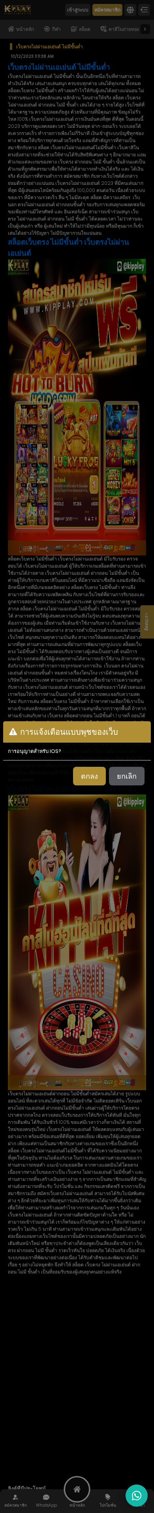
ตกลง (89, 776)
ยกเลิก (127, 776)
